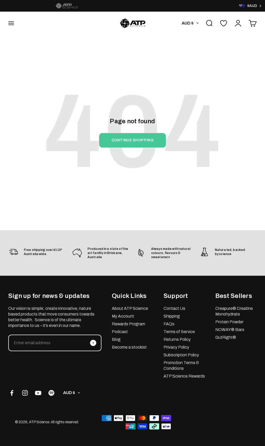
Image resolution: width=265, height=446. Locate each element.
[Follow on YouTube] (38, 392)
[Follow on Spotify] (51, 392)
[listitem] (67, 6)
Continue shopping (133, 140)
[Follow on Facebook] (11, 392)
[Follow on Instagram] (24, 392)
